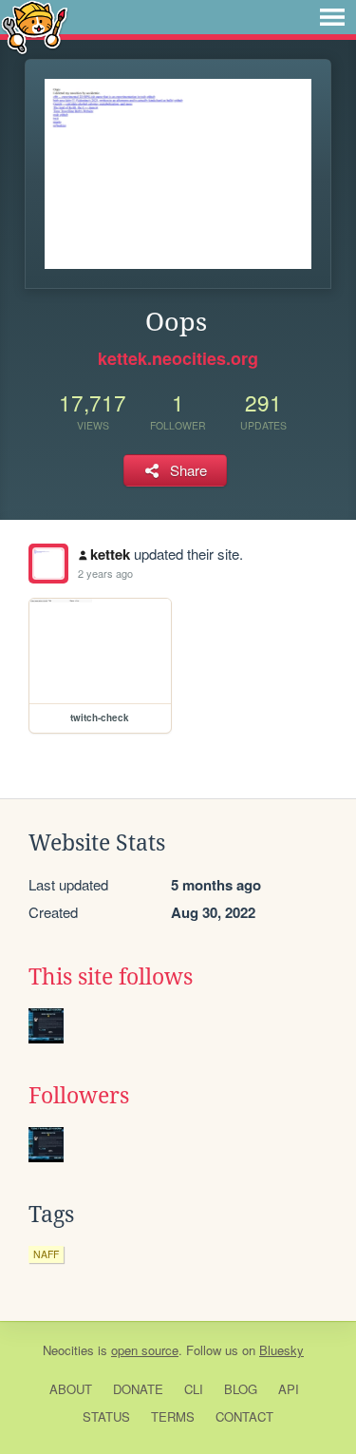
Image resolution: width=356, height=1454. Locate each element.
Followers (78, 1095)
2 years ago (105, 573)
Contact (244, 1416)
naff (46, 1254)
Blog (240, 1389)
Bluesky (281, 1350)
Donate (138, 1389)
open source (144, 1350)
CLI (193, 1389)
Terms (173, 1416)
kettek (110, 554)
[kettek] (48, 563)
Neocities (68, 1350)
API (288, 1389)
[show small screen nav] (332, 17)
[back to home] (34, 26)
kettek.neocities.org (178, 358)
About (70, 1389)
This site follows (110, 977)
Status (106, 1416)
